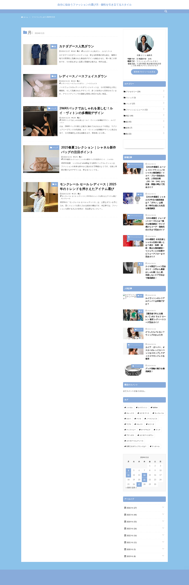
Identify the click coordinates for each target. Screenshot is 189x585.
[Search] (166, 11)
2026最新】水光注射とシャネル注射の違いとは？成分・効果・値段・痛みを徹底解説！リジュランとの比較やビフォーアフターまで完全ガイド (155, 248)
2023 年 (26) (131, 529)
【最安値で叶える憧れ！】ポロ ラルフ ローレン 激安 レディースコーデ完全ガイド (155, 318)
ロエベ (128, 418)
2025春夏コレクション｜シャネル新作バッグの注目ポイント (88, 150)
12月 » (134, 488)
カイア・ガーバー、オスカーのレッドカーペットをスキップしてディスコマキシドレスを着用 (155, 353)
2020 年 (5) (131, 549)
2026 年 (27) (131, 508)
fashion (155, 407)
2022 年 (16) (131, 536)
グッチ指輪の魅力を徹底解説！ (155, 370)
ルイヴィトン (142, 407)
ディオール (156, 446)
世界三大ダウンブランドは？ (136, 446)
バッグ (130, 104)
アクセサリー (132, 92)
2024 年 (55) (131, 522)
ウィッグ (130, 98)
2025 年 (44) (131, 515)
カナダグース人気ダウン (76, 46)
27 (139, 484)
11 (128, 475)
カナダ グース (107, 51)
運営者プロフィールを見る (144, 72)
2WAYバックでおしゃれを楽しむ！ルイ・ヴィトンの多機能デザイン (86, 111)
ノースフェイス (91, 83)
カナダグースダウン (146, 435)
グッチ (158, 430)
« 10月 (128, 488)
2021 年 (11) (131, 543)
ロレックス (130, 413)
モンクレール (65, 198)
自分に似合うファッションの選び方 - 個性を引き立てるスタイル (94, 4)
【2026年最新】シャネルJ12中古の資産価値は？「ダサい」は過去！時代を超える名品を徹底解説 (155, 202)
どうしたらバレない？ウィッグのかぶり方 (155, 333)
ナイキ (138, 418)
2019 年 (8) (131, 556)
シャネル (110, 159)
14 (144, 475)
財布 (128, 128)
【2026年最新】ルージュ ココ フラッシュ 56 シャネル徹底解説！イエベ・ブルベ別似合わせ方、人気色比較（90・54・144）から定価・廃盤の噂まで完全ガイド (155, 177)
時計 (129, 116)
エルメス (139, 424)
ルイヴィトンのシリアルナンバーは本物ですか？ (155, 301)
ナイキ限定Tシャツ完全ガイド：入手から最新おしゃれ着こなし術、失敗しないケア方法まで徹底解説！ (155, 272)
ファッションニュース (136, 110)
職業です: (131, 61)
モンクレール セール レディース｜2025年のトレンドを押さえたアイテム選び (88, 187)
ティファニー (131, 430)
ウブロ (128, 424)
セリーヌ (151, 424)
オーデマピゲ (145, 430)
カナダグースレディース (134, 441)
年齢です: (131, 59)
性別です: (143, 59)
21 (144, 480)
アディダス (130, 435)
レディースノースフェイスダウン (83, 76)
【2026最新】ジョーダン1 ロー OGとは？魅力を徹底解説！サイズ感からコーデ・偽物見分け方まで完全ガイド (155, 224)
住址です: (132, 64)
